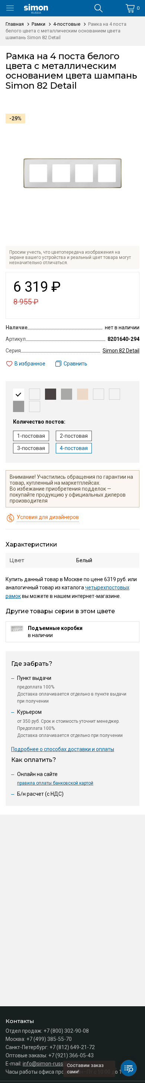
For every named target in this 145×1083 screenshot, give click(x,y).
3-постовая (31, 448)
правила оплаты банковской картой (55, 783)
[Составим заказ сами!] (128, 1068)
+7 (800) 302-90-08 (66, 1031)
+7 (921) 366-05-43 (71, 1055)
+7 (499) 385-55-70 (49, 1039)
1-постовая (31, 436)
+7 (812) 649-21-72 (72, 1047)
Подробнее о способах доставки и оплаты (62, 749)
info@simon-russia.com (51, 1064)
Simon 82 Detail (121, 351)
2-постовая (74, 436)
